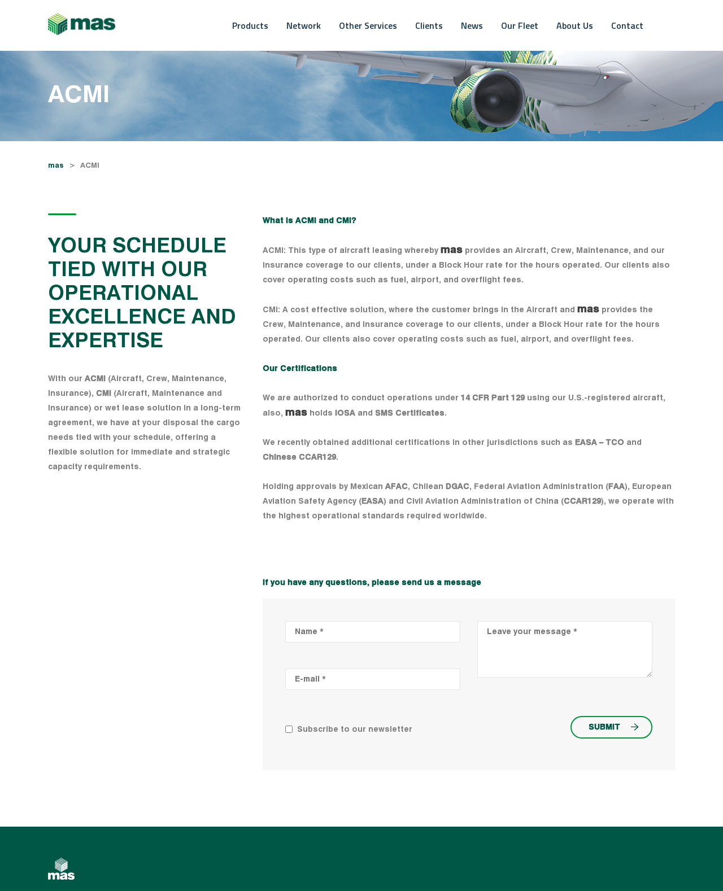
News (472, 25)
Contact (627, 25)
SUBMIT (604, 727)
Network (303, 25)
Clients (429, 25)
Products (250, 25)
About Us (574, 25)
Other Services (368, 25)
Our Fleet (519, 25)
